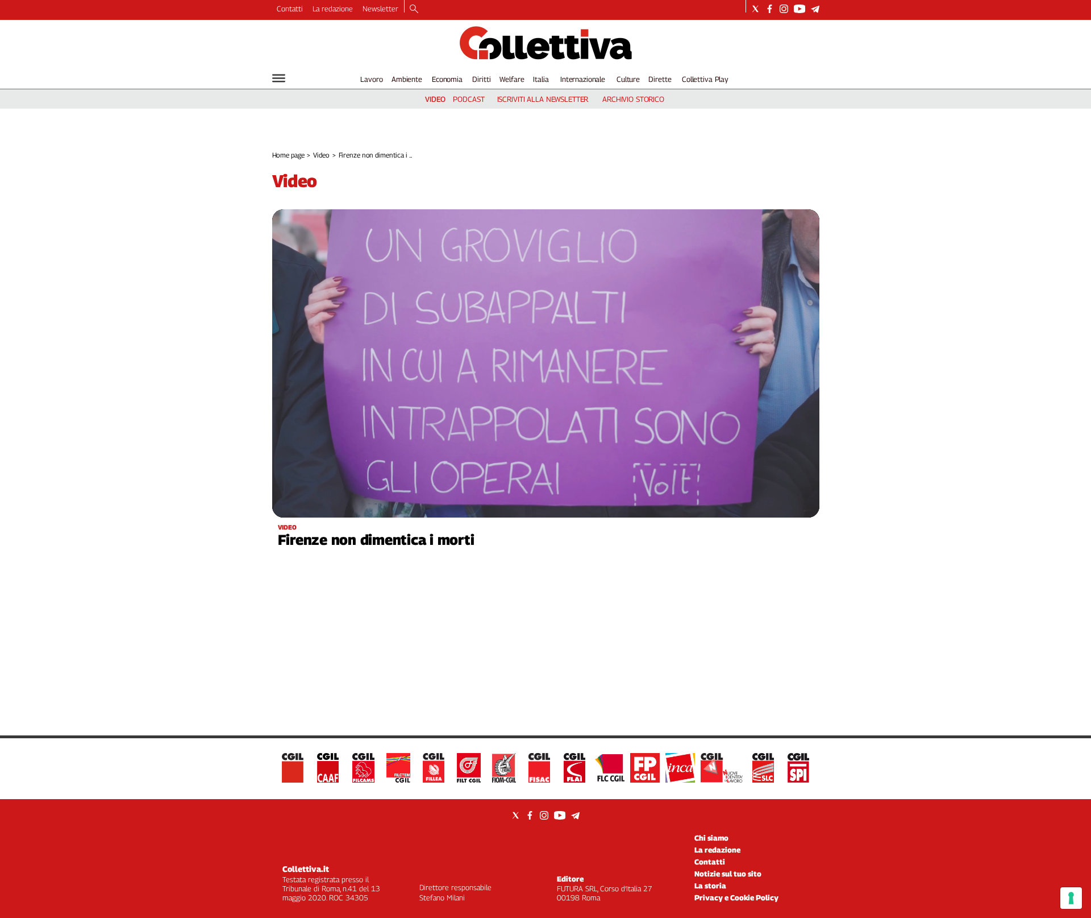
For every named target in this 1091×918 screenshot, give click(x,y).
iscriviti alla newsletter (543, 99)
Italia (540, 79)
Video (321, 155)
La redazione (333, 8)
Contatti (290, 8)
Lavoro (371, 79)
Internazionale (582, 79)
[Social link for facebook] (769, 9)
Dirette (659, 79)
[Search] (414, 10)
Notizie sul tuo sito (727, 873)
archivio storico (633, 99)
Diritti (481, 79)
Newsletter (380, 8)
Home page (288, 155)
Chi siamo (711, 837)
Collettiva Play (705, 79)
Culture (628, 79)
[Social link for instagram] (784, 9)
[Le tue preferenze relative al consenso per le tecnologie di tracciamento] (1071, 898)
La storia (710, 885)
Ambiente (407, 79)
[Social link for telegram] (815, 9)
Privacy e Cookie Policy (736, 897)
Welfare (511, 79)
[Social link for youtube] (799, 9)
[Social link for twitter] (755, 9)
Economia (447, 79)
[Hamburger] (278, 78)
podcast (468, 99)
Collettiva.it (305, 869)
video (435, 99)
